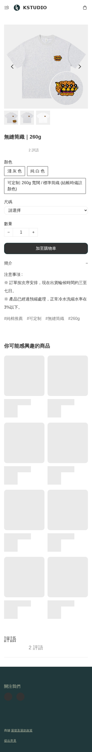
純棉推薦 (14, 318)
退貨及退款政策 (21, 730)
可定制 (35, 318)
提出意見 (10, 741)
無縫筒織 (56, 318)
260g (75, 318)
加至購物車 (46, 248)
